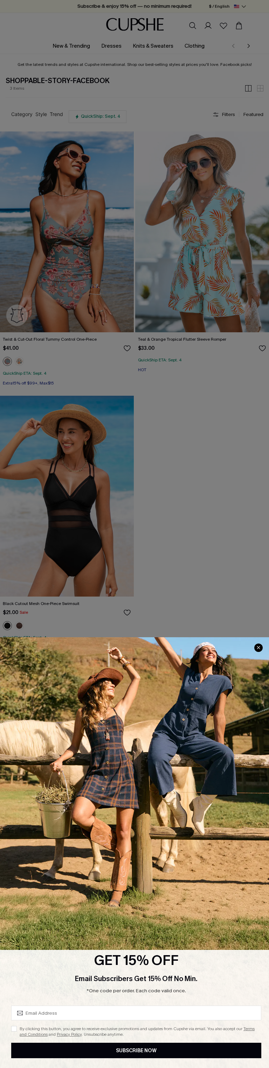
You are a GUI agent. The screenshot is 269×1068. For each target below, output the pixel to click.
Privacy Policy (69, 1034)
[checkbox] (14, 1029)
